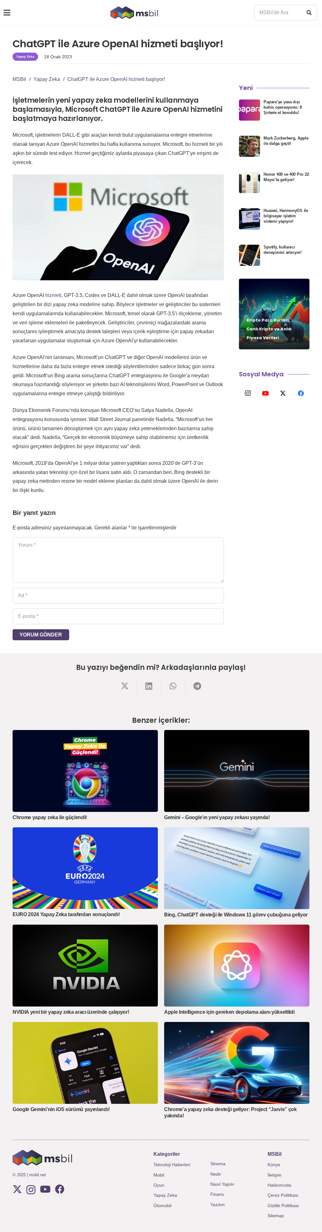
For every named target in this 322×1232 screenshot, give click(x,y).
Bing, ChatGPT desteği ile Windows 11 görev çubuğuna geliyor (236, 914)
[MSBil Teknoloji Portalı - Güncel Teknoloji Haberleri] (134, 12)
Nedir (215, 1174)
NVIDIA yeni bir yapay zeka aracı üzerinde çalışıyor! (71, 1012)
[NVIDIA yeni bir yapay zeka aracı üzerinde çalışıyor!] (85, 966)
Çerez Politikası (283, 1195)
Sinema (217, 1163)
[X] (283, 393)
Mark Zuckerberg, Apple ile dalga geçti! (286, 141)
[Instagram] (248, 393)
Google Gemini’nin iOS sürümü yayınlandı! (61, 1109)
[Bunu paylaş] (125, 686)
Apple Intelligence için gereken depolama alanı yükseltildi (229, 1012)
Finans (217, 1194)
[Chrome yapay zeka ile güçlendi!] (85, 771)
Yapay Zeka (165, 1195)
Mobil (158, 1175)
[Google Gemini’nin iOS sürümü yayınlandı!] (85, 1063)
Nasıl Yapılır (222, 1184)
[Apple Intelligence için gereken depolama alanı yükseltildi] (236, 966)
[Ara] (309, 12)
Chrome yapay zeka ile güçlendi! (50, 817)
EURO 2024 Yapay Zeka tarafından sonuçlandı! (66, 914)
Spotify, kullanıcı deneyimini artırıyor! (283, 250)
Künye (274, 1164)
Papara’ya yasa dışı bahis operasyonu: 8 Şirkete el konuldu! (283, 107)
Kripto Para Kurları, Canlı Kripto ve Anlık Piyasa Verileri (269, 329)
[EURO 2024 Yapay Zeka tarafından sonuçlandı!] (85, 868)
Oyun (158, 1185)
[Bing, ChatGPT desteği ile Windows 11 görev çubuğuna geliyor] (236, 868)
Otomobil (162, 1205)
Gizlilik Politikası (283, 1205)
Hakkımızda (279, 1185)
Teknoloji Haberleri (171, 1164)
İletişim (274, 1175)
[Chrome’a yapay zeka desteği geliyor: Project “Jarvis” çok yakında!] (236, 1063)
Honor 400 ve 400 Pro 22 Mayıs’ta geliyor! (286, 177)
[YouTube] (265, 393)
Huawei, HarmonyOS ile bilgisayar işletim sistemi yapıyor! (286, 216)
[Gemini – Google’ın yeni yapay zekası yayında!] (236, 771)
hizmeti (53, 295)
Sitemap (276, 1215)
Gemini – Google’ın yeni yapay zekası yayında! (217, 817)
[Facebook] (300, 393)
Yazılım (217, 1204)
